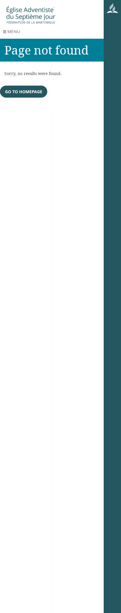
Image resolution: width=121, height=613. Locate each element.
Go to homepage (23, 91)
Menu (13, 31)
